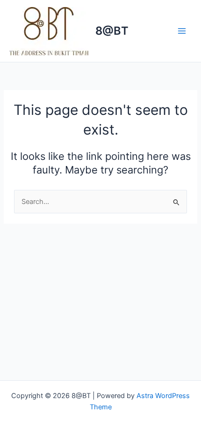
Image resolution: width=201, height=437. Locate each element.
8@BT (112, 31)
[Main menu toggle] (182, 31)
